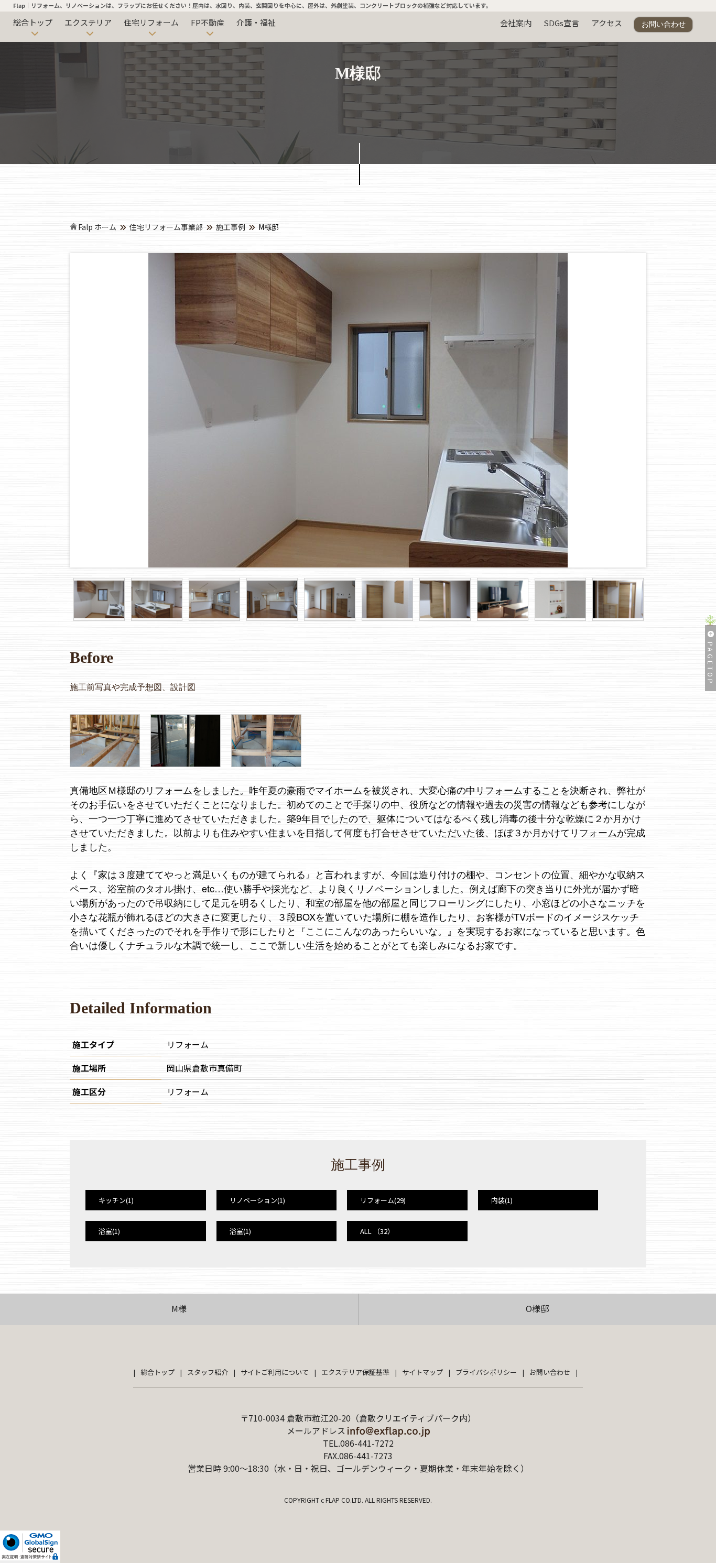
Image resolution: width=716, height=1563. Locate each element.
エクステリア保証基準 (355, 1372)
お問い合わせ (664, 24)
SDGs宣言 (561, 22)
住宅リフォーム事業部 (166, 227)
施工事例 (230, 227)
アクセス (606, 22)
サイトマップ (422, 1372)
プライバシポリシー (486, 1372)
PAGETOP (710, 663)
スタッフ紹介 (207, 1372)
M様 (179, 1308)
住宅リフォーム (151, 22)
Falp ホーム (96, 227)
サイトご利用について (275, 1372)
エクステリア (88, 22)
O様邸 (537, 1308)
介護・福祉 (256, 22)
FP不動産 (207, 22)
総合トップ (32, 22)
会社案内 (515, 22)
